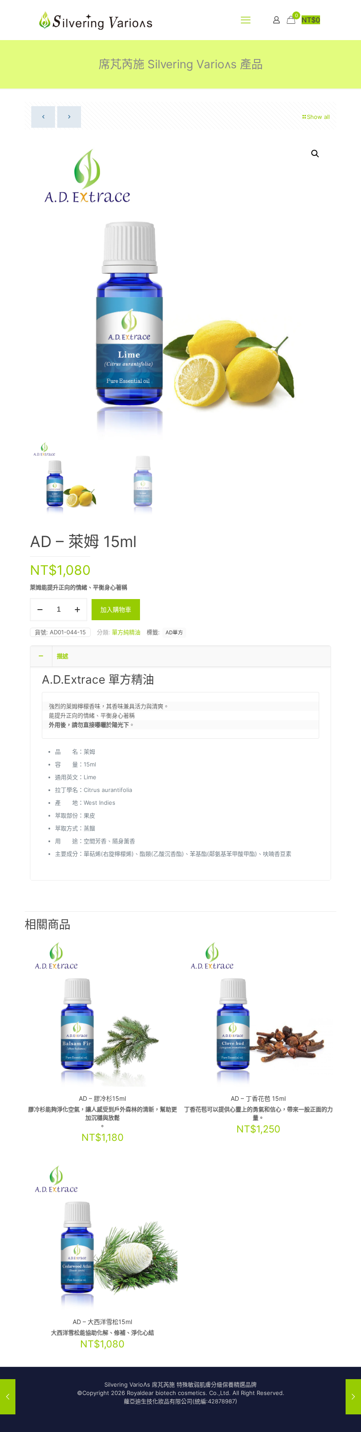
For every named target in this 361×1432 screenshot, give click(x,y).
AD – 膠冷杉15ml (102, 1098)
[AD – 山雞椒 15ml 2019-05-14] (353, 1396)
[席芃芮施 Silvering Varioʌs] (96, 20)
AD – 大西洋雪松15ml (102, 1321)
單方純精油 (126, 632)
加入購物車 (115, 609)
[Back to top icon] (318, 1414)
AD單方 (174, 632)
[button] (315, 154)
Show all (318, 116)
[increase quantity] (77, 609)
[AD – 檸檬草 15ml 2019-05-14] (7, 1396)
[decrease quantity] (40, 609)
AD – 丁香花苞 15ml (258, 1098)
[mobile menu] (245, 19)
